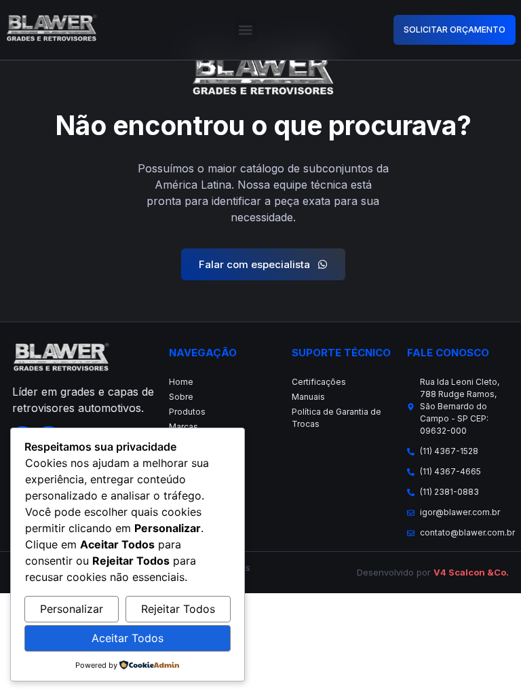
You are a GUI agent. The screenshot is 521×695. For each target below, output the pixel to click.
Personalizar (71, 609)
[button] (246, 30)
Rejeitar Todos (178, 609)
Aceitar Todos (127, 638)
